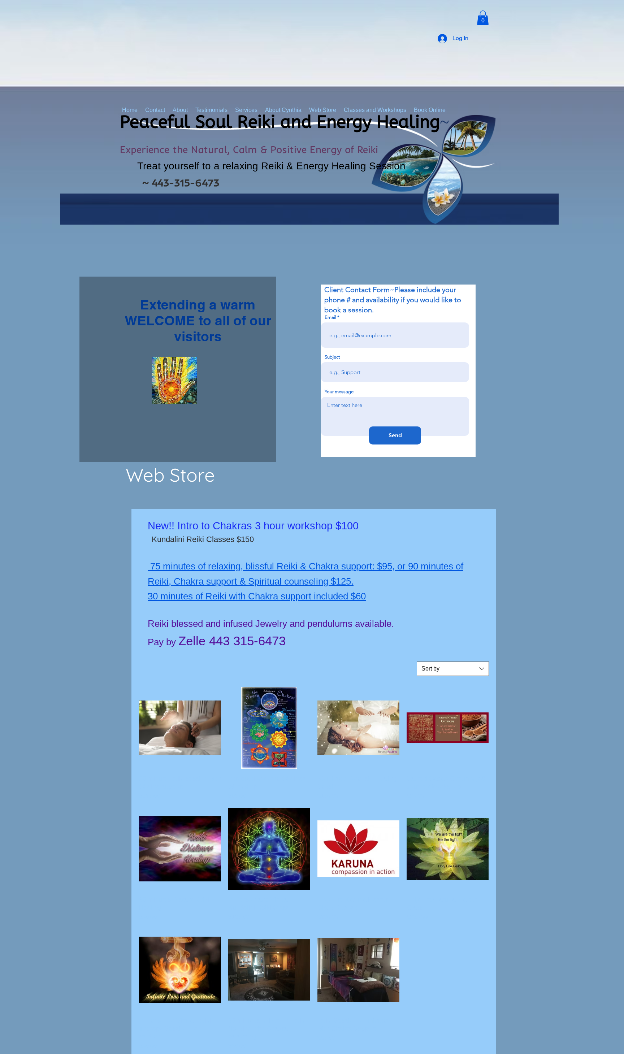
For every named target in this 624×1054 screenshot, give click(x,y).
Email (330, 317)
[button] (483, 17)
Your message (339, 391)
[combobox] (453, 669)
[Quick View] (180, 728)
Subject (332, 357)
